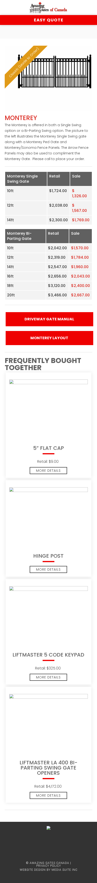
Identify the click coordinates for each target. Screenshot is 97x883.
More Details (48, 470)
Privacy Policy (48, 865)
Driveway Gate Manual (49, 319)
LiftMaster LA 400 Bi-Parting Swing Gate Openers (48, 768)
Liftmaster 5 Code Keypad (48, 655)
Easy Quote (48, 20)
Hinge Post (48, 556)
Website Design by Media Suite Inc (48, 869)
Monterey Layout (49, 338)
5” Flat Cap (48, 449)
